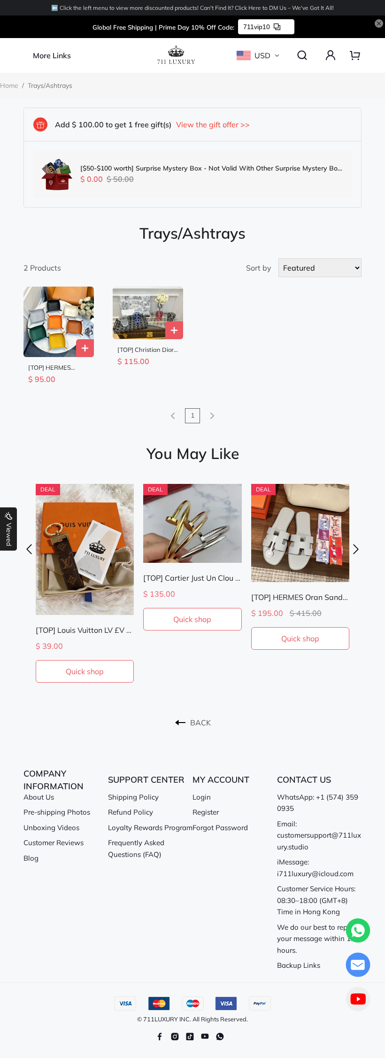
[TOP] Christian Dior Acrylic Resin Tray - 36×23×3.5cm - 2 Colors (145, 350)
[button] (29, 549)
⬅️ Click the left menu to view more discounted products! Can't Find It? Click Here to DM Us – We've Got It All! (192, 8)
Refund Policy (130, 812)
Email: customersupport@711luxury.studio (319, 835)
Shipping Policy (133, 797)
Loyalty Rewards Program (150, 827)
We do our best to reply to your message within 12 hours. (319, 939)
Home (9, 85)
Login (201, 797)
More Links (52, 55)
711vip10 (256, 27)
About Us (38, 797)
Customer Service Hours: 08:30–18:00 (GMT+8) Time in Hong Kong (316, 900)
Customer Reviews (53, 842)
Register (205, 812)
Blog (30, 858)
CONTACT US (304, 779)
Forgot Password (220, 827)
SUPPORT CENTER (146, 779)
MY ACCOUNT (220, 779)
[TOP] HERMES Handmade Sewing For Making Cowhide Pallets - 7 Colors (57, 368)
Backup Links (298, 965)
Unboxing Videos (51, 827)
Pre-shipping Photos (56, 812)
